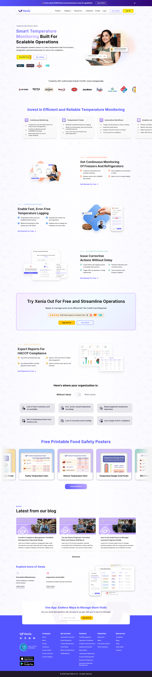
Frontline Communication (87, 643)
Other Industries (103, 647)
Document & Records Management (85, 664)
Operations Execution (67, 637)
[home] (24, 11)
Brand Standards (66, 640)
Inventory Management (86, 657)
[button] (58, 11)
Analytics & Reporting (86, 660)
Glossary (119, 650)
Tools (117, 643)
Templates (119, 637)
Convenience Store (104, 643)
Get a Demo (116, 11)
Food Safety (64, 647)
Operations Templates (86, 640)
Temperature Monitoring (87, 653)
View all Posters (76, 486)
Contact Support (47, 657)
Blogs (117, 640)
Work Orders (83, 650)
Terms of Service (47, 653)
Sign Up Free (66, 323)
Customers (89, 11)
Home (44, 637)
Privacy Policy (46, 650)
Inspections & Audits (85, 647)
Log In (105, 11)
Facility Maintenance (67, 643)
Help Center (120, 647)
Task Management (85, 637)
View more (76, 557)
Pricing (97, 11)
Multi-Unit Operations (67, 650)
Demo (44, 640)
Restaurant (101, 637)
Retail (99, 640)
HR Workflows (65, 653)
